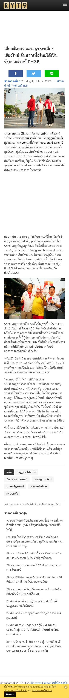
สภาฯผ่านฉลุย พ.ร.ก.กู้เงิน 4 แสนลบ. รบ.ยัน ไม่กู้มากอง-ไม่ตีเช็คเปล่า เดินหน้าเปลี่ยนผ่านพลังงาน (32, 629)
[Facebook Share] (15, 73)
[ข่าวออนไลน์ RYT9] (14, 5)
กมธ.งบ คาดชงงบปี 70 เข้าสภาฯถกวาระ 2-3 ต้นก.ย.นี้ (33, 567)
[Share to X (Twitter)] (34, 73)
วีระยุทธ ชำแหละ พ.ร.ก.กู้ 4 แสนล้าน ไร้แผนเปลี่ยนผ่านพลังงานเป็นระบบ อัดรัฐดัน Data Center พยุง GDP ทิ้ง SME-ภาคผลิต (34, 646)
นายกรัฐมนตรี (45, 133)
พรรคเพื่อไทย (25, 147)
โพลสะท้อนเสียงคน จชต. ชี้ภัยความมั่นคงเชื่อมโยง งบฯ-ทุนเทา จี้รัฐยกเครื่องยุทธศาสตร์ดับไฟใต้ (34, 525)
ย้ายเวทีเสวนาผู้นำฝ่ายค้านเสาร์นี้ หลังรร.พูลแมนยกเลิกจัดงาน (32, 603)
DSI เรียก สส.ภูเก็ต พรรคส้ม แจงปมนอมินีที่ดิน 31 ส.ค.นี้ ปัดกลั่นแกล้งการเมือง (34, 580)
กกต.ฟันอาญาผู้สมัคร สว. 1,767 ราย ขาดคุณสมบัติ (33, 615)
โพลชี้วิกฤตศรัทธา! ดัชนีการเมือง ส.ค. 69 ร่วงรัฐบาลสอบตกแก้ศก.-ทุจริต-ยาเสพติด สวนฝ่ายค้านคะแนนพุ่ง (34, 541)
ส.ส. (27, 151)
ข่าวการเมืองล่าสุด (15, 513)
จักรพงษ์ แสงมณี (53, 142)
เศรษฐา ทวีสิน (17, 133)
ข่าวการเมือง (12, 81)
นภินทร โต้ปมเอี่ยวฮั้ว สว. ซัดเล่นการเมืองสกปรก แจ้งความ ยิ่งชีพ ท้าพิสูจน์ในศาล (34, 556)
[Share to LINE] (52, 73)
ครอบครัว (26, 138)
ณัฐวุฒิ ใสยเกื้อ (55, 138)
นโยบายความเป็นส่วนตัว (15, 690)
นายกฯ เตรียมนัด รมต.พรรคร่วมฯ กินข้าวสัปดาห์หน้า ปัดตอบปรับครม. (34, 591)
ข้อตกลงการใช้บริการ (42, 690)
